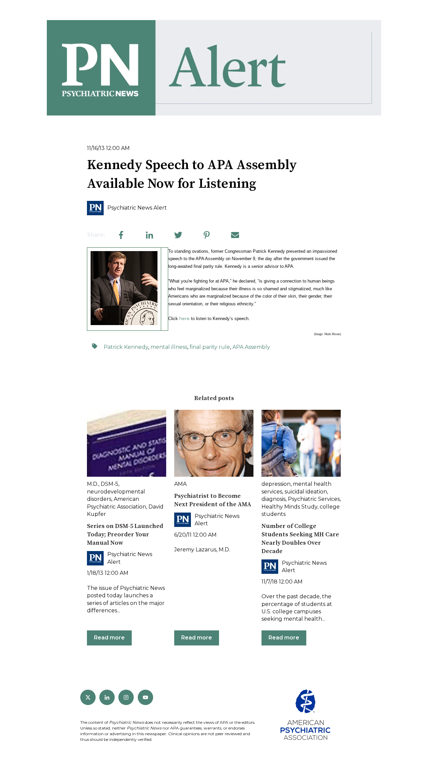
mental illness (168, 347)
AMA (180, 484)
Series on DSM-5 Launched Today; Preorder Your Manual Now (125, 534)
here (184, 318)
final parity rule (210, 347)
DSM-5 (109, 484)
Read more (109, 637)
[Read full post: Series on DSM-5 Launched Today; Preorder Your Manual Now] (126, 443)
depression (276, 484)
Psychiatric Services (314, 499)
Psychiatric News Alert (137, 208)
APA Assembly (251, 347)
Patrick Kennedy (126, 347)
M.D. (92, 484)
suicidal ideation (306, 491)
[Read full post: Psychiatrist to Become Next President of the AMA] (213, 443)
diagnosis (273, 499)
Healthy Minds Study (289, 507)
